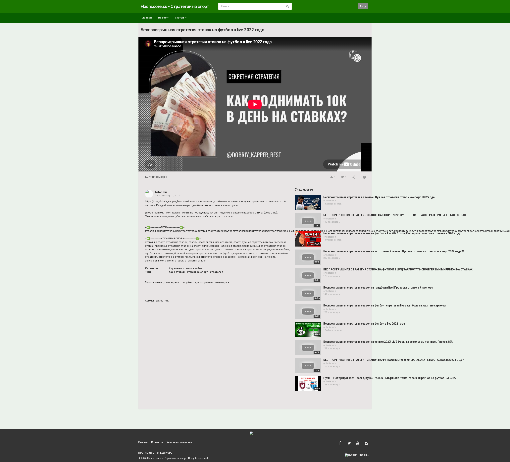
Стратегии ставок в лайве (185, 268)
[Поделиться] (354, 177)
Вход (363, 6)
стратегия (216, 271)
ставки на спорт (197, 271)
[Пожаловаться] (364, 177)
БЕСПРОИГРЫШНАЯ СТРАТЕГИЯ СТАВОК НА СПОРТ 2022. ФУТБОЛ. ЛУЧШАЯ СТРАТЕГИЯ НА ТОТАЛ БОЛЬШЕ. (395, 215)
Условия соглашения (179, 442)
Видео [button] (162, 17)
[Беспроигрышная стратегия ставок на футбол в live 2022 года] (308, 329)
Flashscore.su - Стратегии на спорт (175, 6)
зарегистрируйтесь (182, 282)
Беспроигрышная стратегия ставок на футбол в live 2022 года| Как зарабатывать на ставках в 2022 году (391, 233)
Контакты (157, 442)
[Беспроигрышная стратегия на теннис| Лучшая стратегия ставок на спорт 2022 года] (308, 202)
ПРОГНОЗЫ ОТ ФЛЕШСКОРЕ (155, 452)
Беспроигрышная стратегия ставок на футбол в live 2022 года (364, 323)
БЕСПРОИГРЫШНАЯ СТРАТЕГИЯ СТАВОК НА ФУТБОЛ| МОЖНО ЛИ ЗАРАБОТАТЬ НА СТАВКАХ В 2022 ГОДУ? (393, 359)
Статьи (179, 17)
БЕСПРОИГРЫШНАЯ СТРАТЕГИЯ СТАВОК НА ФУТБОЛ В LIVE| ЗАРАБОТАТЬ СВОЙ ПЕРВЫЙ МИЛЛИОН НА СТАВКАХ (398, 269)
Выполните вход (155, 282)
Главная (146, 17)
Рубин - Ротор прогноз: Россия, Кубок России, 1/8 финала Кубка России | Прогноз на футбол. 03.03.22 (389, 378)
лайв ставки (177, 271)
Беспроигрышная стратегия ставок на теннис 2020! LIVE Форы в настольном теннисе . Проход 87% (388, 341)
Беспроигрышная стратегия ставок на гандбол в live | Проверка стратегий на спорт (378, 287)
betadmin (161, 192)
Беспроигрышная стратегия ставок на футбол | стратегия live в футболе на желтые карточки (384, 305)
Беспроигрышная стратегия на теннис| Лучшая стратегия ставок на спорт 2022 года (379, 197)
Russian (362, 454)
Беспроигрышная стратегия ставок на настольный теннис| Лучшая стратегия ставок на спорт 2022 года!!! (393, 251)
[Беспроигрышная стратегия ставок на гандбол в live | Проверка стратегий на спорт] (308, 293)
